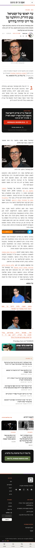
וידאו (10, 494)
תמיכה (10, 506)
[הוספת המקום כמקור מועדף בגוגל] (20, 36)
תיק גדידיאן (30, 511)
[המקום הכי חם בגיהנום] (24, 480)
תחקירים (9, 485)
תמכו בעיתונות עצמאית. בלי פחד (17, 458)
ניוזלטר (8, 512)
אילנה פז (14, 441)
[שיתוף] (26, 36)
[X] (27, 489)
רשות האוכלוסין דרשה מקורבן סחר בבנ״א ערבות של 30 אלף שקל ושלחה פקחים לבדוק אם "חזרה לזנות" (26, 439)
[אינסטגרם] (23, 489)
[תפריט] (32, 2)
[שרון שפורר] (30, 35)
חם (11, 481)
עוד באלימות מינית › (6, 417)
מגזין (10, 491)
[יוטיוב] (19, 489)
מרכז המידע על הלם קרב (26, 515)
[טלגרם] (16, 489)
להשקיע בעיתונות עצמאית (18, 73)
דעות (10, 488)
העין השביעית (29, 527)
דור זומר (30, 445)
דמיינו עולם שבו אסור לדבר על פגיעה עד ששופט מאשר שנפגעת (9, 437)
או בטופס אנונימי (16, 127)
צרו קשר (9, 509)
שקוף (31, 531)
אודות (10, 503)
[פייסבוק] (31, 489)
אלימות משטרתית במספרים (25, 508)
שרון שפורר (24, 33)
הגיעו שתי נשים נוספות (9, 252)
